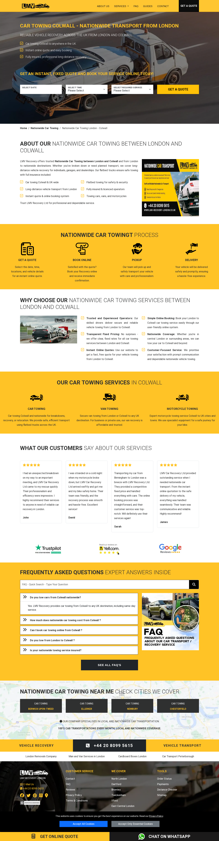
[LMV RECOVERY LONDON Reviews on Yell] (109, 549)
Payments (163, 784)
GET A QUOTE (189, 5)
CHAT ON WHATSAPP (169, 836)
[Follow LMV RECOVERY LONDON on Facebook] (22, 796)
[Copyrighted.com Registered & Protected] (30, 802)
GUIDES (147, 6)
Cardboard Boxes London (132, 756)
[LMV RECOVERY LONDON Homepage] (35, 6)
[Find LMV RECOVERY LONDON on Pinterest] (35, 796)
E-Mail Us (28, 784)
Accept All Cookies (83, 823)
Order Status (164, 778)
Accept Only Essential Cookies (135, 823)
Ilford (114, 800)
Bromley (116, 789)
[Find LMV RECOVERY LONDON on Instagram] (41, 796)
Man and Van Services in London (87, 756)
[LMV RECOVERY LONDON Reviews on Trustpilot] (48, 549)
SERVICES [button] (120, 6)
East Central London (122, 806)
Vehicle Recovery (36, 745)
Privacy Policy (156, 816)
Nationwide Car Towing (44, 128)
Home (23, 128)
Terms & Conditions (77, 800)
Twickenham (118, 795)
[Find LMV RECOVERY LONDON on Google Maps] (46, 796)
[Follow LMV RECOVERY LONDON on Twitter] (28, 796)
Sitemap (162, 795)
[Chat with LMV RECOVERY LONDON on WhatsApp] (143, 836)
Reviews (70, 789)
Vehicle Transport (183, 745)
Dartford (116, 784)
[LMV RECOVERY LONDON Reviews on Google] (170, 549)
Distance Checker (167, 789)
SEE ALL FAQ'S (109, 665)
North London (119, 778)
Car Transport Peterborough (178, 756)
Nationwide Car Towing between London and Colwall (86, 161)
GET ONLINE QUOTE (58, 836)
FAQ (136, 6)
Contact (163, 6)
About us (103, 6)
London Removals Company (41, 756)
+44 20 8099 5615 (113, 745)
